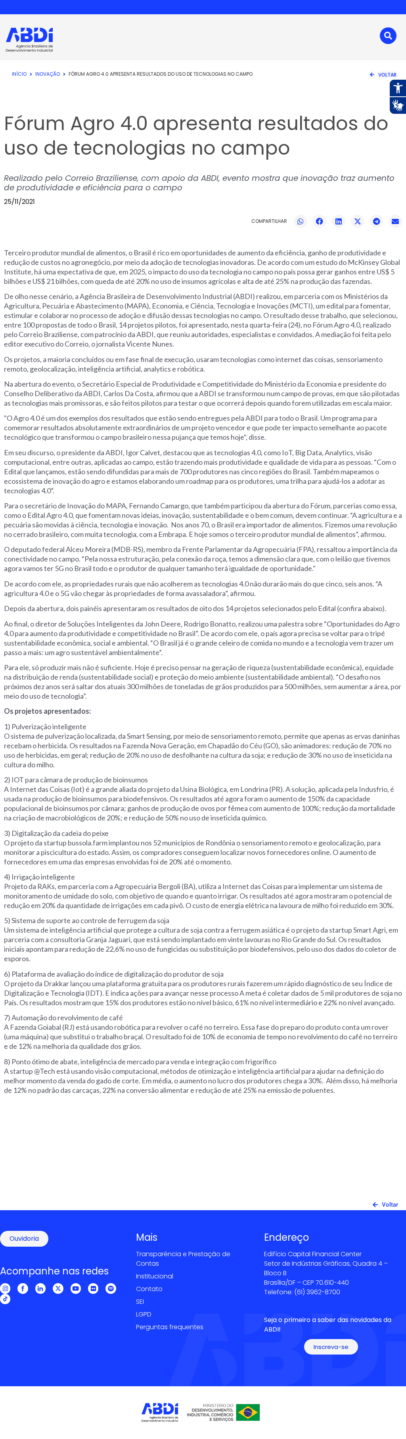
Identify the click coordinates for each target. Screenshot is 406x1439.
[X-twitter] (58, 1288)
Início (19, 74)
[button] (301, 221)
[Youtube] (76, 1288)
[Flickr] (93, 1288)
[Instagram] (5, 1288)
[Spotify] (110, 1288)
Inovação (47, 74)
